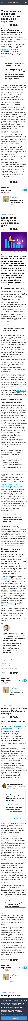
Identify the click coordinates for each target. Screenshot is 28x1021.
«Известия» (5, 49)
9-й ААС (11, 528)
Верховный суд (21, 390)
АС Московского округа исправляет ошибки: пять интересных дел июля (14, 810)
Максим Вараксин (11, 660)
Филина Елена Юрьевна (15, 784)
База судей (5, 781)
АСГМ (3, 476)
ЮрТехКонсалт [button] (6, 578)
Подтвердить (14, 1018)
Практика (5, 326)
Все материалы (19, 818)
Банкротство (7, 663)
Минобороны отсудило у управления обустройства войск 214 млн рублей (15, 797)
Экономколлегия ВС (9, 668)
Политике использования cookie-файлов (12, 1014)
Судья (13, 788)
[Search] (23, 2)
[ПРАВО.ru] (2, 2)
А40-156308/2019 (20, 743)
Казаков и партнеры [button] (7, 604)
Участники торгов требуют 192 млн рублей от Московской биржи (15, 904)
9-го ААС (9, 731)
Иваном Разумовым (18, 414)
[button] (11, 25)
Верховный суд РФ (9, 666)
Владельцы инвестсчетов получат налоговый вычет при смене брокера (14, 76)
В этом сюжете (7, 61)
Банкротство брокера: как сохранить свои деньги (14, 64)
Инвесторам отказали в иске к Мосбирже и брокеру (15, 70)
